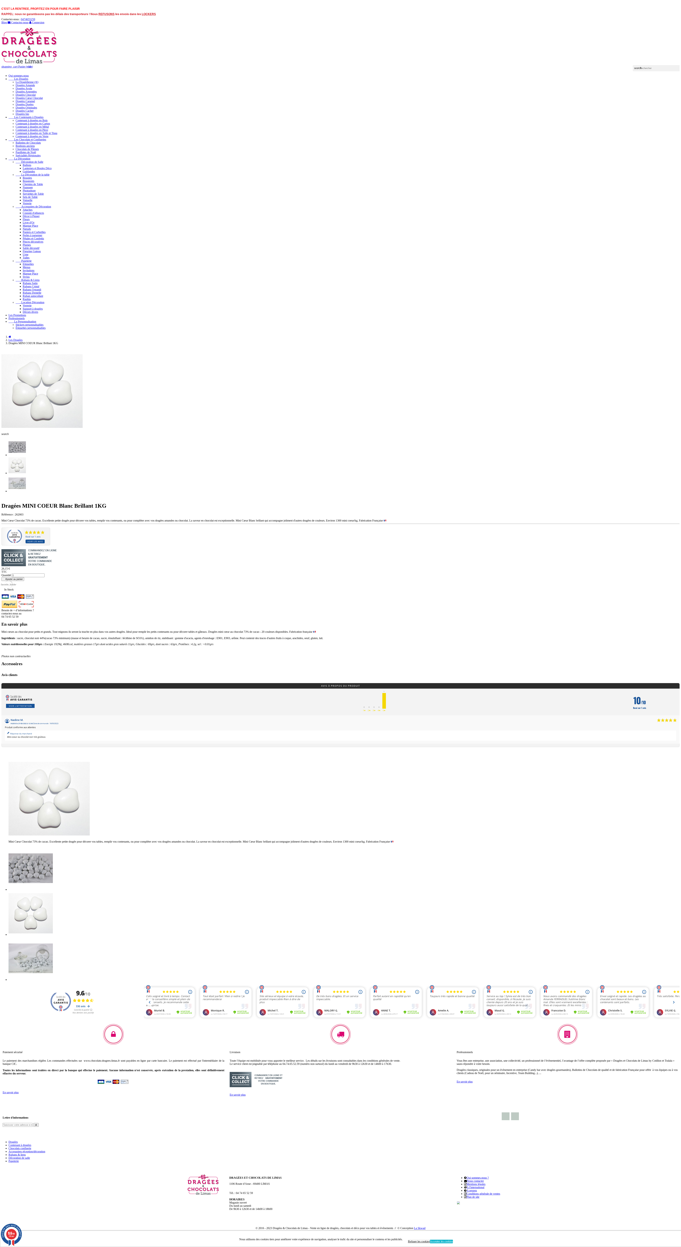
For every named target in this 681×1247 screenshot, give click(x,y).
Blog (4, 22)
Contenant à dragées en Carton (33, 123)
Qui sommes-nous (19, 75)
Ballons (27, 165)
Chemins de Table (33, 184)
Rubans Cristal (31, 286)
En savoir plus (11, 1092)
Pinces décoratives (33, 241)
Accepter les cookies (441, 1241)
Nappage (28, 187)
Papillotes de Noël (26, 152)
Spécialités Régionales (28, 155)
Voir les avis (35, 541)
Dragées (13, 1141)
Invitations (28, 270)
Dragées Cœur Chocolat (29, 98)
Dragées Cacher (25, 110)
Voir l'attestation (20, 706)
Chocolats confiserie (20, 1148)
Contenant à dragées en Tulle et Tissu (36, 133)
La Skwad (419, 1228)
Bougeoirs (28, 181)
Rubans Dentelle (32, 292)
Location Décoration (30, 302)
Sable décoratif (31, 248)
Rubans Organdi (32, 289)
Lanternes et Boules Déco (37, 168)
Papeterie (24, 260)
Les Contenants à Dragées (26, 117)
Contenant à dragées (20, 1145)
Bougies (27, 177)
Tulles (26, 257)
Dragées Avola (24, 88)
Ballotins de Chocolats (28, 142)
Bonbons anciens (25, 145)
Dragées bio (22, 113)
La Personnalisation (22, 321)
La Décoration (19, 158)
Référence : (7, 514)
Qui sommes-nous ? (478, 1177)
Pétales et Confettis (33, 238)
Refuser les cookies (419, 1241)
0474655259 (28, 19)
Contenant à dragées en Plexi (32, 129)
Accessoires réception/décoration (27, 1151)
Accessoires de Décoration (33, 206)
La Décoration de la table (32, 174)
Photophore (29, 190)
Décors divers (30, 311)
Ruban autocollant (33, 295)
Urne (25, 254)
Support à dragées (33, 308)
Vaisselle (27, 200)
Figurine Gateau (32, 251)
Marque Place (30, 225)
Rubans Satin (30, 283)
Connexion (37, 22)
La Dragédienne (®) (27, 82)
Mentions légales (476, 1184)
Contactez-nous (19, 22)
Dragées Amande (25, 85)
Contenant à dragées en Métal (32, 126)
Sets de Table (30, 196)
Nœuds (27, 228)
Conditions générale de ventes (483, 1193)
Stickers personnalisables (29, 324)
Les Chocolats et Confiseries (27, 139)
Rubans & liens (17, 1154)
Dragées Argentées (26, 91)
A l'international (475, 1187)
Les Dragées (18, 78)
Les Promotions (17, 315)
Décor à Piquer (31, 216)
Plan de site (473, 1196)
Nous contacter (475, 1180)
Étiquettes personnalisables (31, 327)
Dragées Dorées (25, 104)
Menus (26, 267)
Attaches (27, 209)
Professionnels (17, 318)
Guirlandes (29, 171)
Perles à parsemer (32, 235)
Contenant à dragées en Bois (32, 120)
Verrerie (27, 203)
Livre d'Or (28, 222)
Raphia (27, 299)
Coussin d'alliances (33, 212)
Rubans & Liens (28, 280)
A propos (472, 1190)
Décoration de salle (19, 1157)
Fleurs (26, 219)
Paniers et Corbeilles (34, 232)
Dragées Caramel (25, 101)
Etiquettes (28, 264)
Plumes (27, 244)
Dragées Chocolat (26, 94)
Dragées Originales (26, 107)
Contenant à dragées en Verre (32, 136)
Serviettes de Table (33, 193)
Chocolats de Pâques (27, 149)
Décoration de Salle (29, 161)
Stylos (26, 276)
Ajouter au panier (13, 579)
